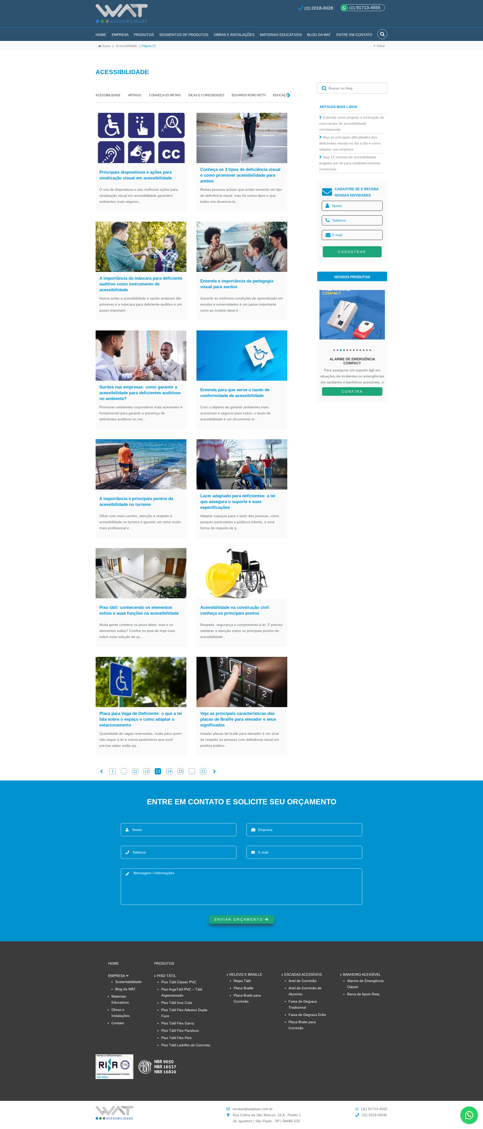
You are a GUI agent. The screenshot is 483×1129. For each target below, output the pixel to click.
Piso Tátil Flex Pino (176, 1038)
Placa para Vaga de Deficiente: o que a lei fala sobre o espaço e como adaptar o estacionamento (140, 719)
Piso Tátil (166, 976)
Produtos (144, 35)
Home (101, 35)
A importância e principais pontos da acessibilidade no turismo (136, 501)
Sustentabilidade (128, 982)
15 (180, 771)
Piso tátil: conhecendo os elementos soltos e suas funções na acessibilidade (139, 610)
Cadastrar (352, 252)
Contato (117, 1023)
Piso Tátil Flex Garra (177, 1023)
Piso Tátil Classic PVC (178, 982)
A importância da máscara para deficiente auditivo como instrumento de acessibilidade (140, 284)
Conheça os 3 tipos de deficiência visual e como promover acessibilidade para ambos (240, 175)
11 (135, 771)
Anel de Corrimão (302, 981)
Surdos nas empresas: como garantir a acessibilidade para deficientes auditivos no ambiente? (140, 393)
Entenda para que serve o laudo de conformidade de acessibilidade (234, 392)
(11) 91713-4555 (374, 1109)
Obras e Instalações (234, 35)
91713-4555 (364, 7)
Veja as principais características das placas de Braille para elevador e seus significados (238, 719)
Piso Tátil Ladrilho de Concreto (185, 1045)
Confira (352, 391)
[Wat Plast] (114, 1118)
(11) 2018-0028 (373, 1115)
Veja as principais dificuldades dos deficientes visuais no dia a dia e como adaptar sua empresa (350, 143)
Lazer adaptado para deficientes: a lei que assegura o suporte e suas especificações (237, 502)
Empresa (120, 35)
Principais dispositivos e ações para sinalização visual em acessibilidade (135, 175)
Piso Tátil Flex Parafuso (180, 1030)
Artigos (134, 95)
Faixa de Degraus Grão (307, 1015)
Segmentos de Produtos (183, 35)
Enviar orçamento (239, 919)
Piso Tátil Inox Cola (176, 1003)
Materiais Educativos (281, 35)
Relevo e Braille (245, 974)
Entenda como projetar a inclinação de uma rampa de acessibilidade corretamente (351, 123)
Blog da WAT (319, 35)
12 (146, 771)
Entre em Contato (354, 35)
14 (169, 771)
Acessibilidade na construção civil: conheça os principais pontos (235, 610)
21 (203, 771)
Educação (281, 95)
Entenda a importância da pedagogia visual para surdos (236, 284)
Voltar (381, 45)
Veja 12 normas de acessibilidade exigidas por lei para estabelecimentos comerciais (349, 163)
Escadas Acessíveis (303, 974)
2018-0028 (322, 8)
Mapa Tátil (242, 981)
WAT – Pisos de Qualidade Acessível (122, 15)
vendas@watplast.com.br (252, 1109)
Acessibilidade (126, 45)
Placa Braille (243, 988)
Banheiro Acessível (362, 974)
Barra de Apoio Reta (363, 994)
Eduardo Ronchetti (248, 95)
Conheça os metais (165, 95)
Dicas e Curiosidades (206, 95)
